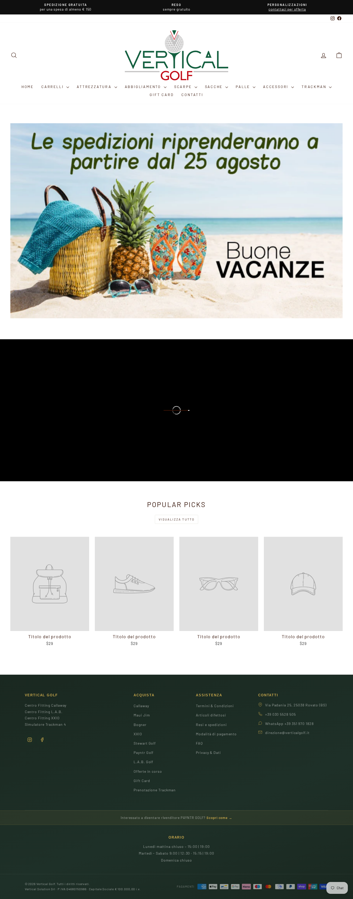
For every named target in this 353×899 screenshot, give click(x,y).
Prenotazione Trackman (155, 790)
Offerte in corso (148, 771)
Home (27, 86)
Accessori (276, 86)
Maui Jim (142, 715)
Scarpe (183, 86)
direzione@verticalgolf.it (287, 732)
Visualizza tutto (176, 519)
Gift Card (162, 94)
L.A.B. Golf (143, 762)
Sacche (214, 86)
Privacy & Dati (208, 752)
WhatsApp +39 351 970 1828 (289, 723)
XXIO (138, 734)
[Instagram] (30, 740)
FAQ (199, 743)
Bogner (140, 724)
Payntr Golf (144, 752)
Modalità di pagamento (216, 734)
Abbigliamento (144, 86)
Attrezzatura (95, 86)
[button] (339, 55)
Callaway (141, 706)
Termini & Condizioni (215, 706)
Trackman (315, 86)
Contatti (192, 94)
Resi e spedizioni (211, 724)
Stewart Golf (145, 743)
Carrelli (53, 86)
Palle (243, 86)
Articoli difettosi (211, 715)
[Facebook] (42, 740)
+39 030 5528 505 (280, 714)
